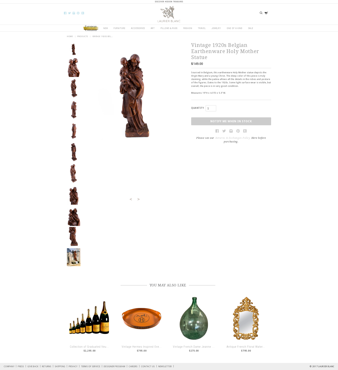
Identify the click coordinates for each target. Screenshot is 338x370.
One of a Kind (234, 28)
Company (10, 366)
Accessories (138, 28)
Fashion (187, 28)
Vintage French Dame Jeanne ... (194, 346)
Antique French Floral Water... (246, 346)
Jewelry (216, 28)
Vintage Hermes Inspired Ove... (142, 346)
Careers (134, 366)
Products (82, 36)
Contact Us (149, 366)
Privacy (74, 366)
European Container (91, 28)
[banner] (169, 14)
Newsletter (166, 366)
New (105, 28)
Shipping (61, 366)
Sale (250, 28)
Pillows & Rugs (169, 28)
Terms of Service (92, 366)
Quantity (197, 107)
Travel (202, 28)
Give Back (34, 366)
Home (70, 36)
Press (22, 366)
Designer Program (116, 366)
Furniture (119, 28)
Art (153, 28)
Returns (48, 366)
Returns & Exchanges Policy (232, 138)
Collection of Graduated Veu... (89, 346)
